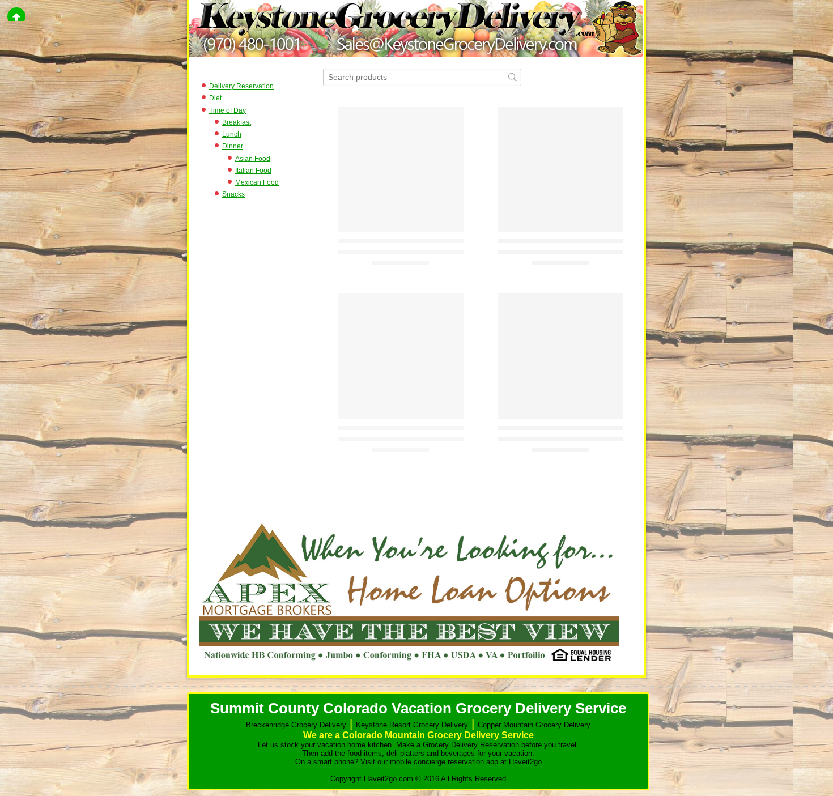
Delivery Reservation (241, 86)
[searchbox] (422, 77)
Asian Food (252, 159)
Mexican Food (257, 182)
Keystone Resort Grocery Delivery (412, 725)
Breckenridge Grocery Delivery (296, 725)
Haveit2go (525, 761)
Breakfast (236, 122)
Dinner (232, 146)
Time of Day (227, 110)
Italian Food (253, 170)
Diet (215, 98)
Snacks (233, 194)
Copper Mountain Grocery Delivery (534, 725)
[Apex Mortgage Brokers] (409, 665)
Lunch (231, 134)
